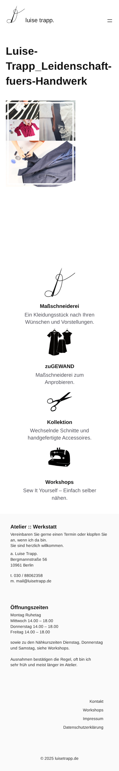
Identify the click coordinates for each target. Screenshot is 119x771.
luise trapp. (39, 20)
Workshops (59, 482)
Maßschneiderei (59, 306)
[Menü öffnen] (109, 20)
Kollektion (59, 422)
